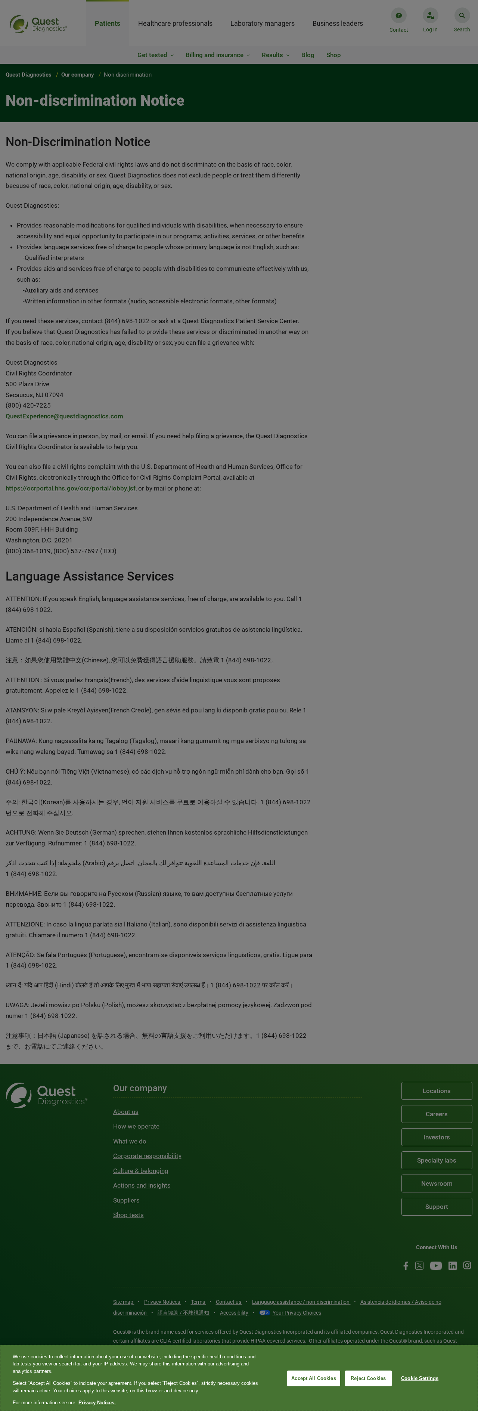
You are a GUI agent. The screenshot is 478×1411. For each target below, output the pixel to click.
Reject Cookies (368, 1378)
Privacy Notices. (97, 1402)
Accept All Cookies (313, 1378)
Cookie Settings (419, 1378)
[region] (239, 1378)
